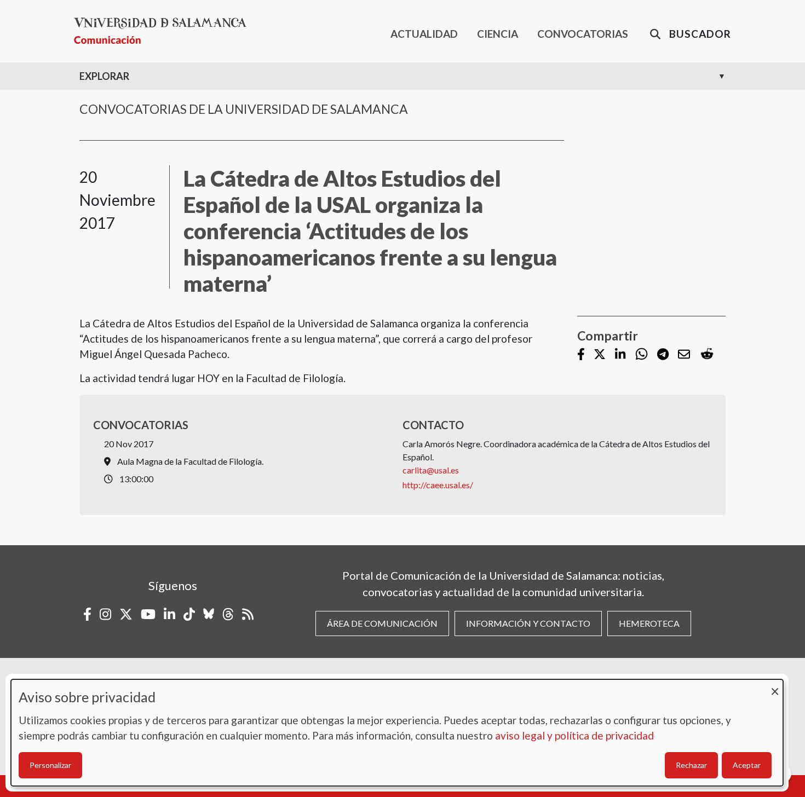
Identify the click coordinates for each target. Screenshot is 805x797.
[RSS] (248, 614)
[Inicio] (164, 31)
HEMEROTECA (649, 623)
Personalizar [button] (50, 765)
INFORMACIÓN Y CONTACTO (528, 623)
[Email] (684, 355)
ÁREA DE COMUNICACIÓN (382, 623)
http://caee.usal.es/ (438, 485)
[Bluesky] (208, 614)
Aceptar (747, 765)
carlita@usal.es (431, 470)
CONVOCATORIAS (582, 33)
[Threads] (228, 614)
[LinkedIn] (620, 355)
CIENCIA (497, 33)
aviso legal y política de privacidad (574, 735)
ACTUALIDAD (424, 33)
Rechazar (691, 765)
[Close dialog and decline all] (775, 686)
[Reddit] (707, 354)
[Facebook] (581, 355)
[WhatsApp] (641, 354)
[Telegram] (663, 355)
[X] (600, 355)
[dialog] (397, 732)
